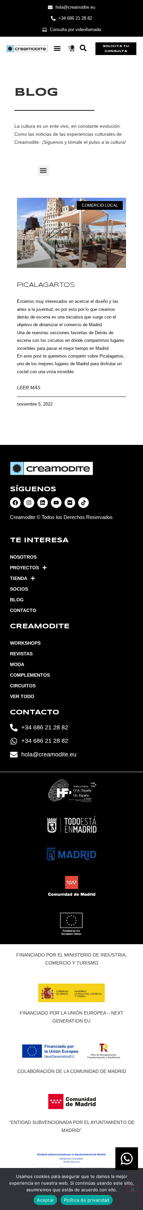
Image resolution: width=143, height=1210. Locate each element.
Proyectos (24, 567)
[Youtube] (56, 502)
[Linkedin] (42, 502)
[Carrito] (71, 48)
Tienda (18, 578)
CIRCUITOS (23, 685)
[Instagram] (29, 502)
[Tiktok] (83, 502)
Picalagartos (46, 285)
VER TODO (22, 696)
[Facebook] (15, 502)
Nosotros (23, 557)
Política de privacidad (86, 1200)
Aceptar (45, 1200)
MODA (17, 664)
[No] (132, 1189)
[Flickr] (70, 502)
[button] (57, 48)
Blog (17, 599)
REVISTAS (21, 653)
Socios (19, 589)
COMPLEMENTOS (30, 675)
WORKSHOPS (25, 643)
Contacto (23, 610)
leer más (28, 387)
